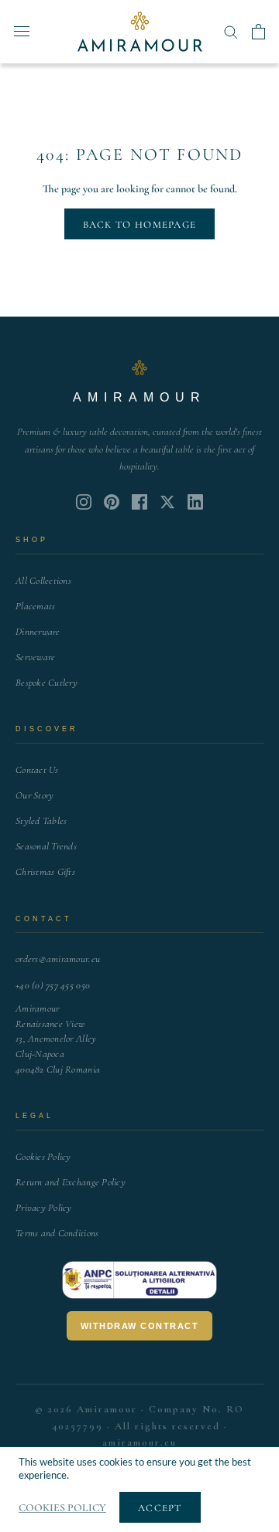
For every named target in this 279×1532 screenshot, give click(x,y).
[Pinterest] (111, 502)
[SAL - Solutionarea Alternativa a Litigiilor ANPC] (139, 1280)
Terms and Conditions (57, 1233)
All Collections (43, 580)
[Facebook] (139, 502)
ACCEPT (160, 1508)
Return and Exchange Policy (71, 1182)
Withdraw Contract (140, 1325)
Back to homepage (140, 225)
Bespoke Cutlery (47, 682)
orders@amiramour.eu (58, 959)
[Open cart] (258, 31)
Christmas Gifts (45, 872)
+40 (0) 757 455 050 (53, 985)
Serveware (35, 657)
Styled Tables (41, 821)
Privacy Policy (44, 1208)
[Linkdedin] (167, 502)
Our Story (34, 795)
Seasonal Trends (46, 846)
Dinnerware (38, 631)
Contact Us (37, 770)
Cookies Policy (43, 1157)
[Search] (231, 31)
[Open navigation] (21, 31)
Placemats (35, 606)
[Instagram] (83, 502)
